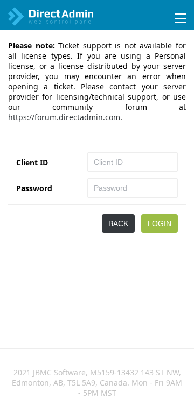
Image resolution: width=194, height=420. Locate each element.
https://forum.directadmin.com (64, 117)
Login (159, 223)
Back (118, 223)
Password (34, 188)
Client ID (32, 162)
